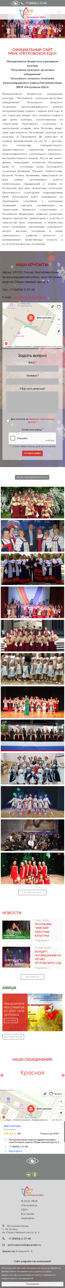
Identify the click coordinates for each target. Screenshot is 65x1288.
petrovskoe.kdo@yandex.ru (30, 297)
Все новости (32, 977)
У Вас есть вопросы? (32, 388)
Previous (1, 1075)
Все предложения (13, 1037)
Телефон (31, 375)
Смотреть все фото (32, 892)
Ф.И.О (31, 362)
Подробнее (11, 1020)
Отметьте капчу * (32, 429)
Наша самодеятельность (32, 477)
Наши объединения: (32, 1059)
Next (63, 1075)
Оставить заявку (32, 453)
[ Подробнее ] (42, 940)
